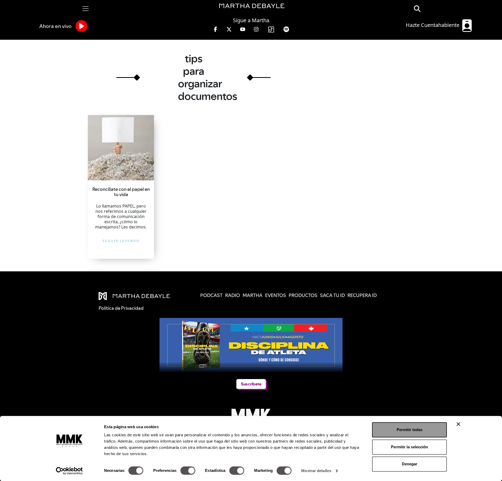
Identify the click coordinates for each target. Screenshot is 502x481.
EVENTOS (275, 295)
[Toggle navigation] (85, 9)
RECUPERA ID (362, 295)
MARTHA (253, 295)
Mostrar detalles (316, 470)
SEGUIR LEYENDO (121, 241)
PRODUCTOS (303, 295)
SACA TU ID (332, 295)
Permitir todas (410, 429)
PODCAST (211, 295)
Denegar (409, 464)
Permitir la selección (409, 447)
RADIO (232, 295)
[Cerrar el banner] (458, 424)
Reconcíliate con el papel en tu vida (121, 192)
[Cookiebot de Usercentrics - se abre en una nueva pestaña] (69, 471)
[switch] (187, 470)
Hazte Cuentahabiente (433, 24)
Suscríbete (251, 384)
